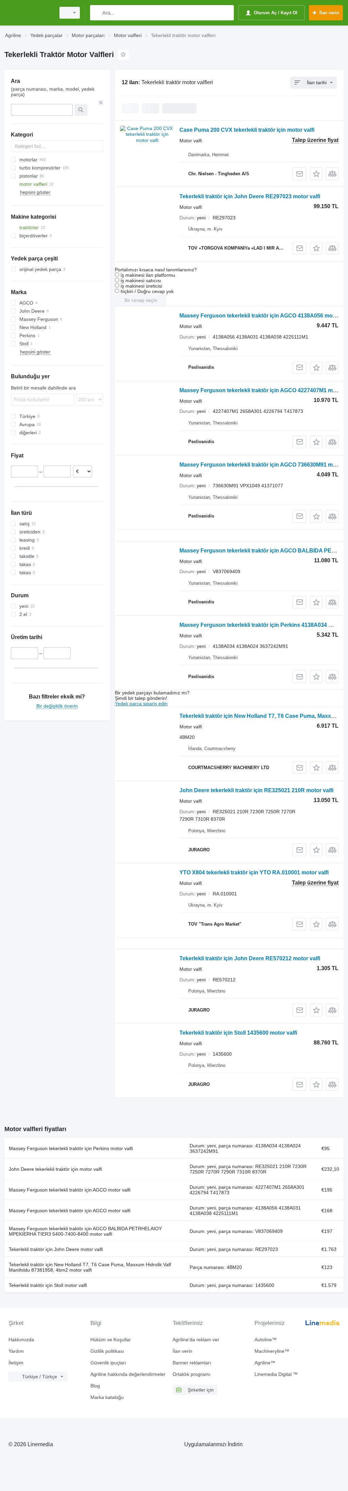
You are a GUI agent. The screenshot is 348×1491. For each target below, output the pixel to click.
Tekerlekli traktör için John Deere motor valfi (56, 1249)
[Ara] (96, 12)
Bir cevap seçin (140, 300)
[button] (316, 173)
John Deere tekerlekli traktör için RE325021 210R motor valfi (256, 790)
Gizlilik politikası (107, 1351)
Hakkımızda (21, 1339)
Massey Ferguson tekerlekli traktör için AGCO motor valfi (69, 1190)
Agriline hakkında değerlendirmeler (128, 1374)
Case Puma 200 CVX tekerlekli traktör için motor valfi (246, 130)
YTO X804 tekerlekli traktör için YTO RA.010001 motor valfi (254, 872)
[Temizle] (101, 102)
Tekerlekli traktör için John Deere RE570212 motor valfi (249, 958)
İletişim (15, 1362)
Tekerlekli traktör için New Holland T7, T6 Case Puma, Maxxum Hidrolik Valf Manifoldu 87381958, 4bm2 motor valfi (90, 1267)
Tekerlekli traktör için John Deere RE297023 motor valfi (249, 196)
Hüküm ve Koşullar (110, 1339)
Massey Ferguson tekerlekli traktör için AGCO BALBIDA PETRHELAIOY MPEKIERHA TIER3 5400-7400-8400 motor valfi (85, 1231)
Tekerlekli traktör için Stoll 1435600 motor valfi (238, 1033)
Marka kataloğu (107, 1397)
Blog (95, 1385)
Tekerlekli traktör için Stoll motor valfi (48, 1285)
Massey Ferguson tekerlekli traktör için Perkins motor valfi (71, 1148)
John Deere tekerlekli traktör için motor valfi (55, 1169)
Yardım (16, 1351)
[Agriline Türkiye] (29, 13)
